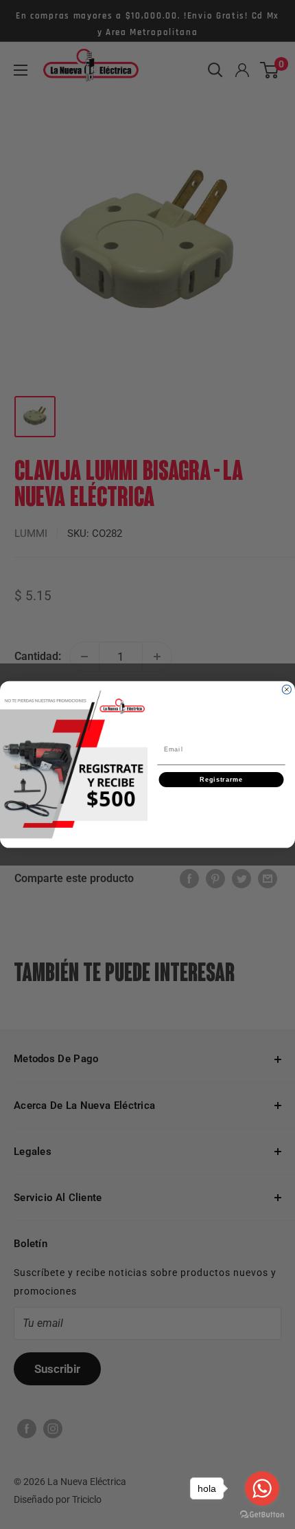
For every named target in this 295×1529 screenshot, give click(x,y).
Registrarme (221, 779)
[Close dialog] (286, 689)
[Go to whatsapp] (262, 1488)
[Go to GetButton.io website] (262, 1514)
